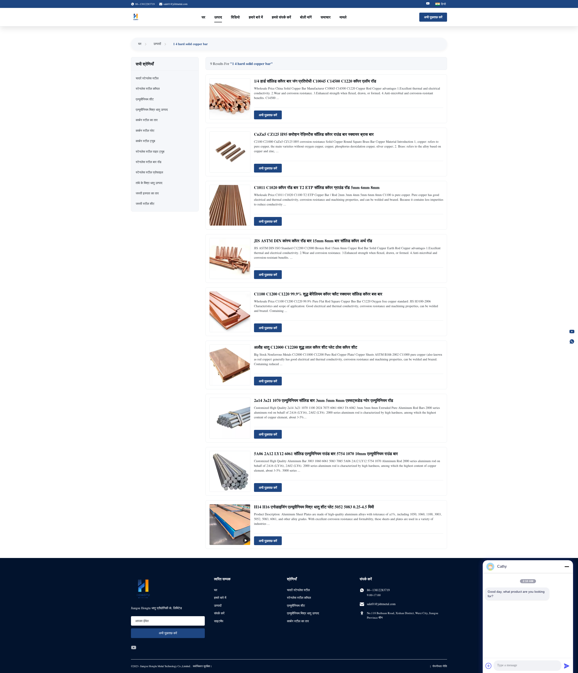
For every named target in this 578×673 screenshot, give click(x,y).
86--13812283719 (378, 590)
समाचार (326, 17)
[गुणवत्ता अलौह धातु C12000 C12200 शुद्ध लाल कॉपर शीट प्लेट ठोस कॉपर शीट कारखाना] (229, 364)
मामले (343, 17)
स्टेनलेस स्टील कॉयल (299, 597)
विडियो (235, 17)
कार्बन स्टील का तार (298, 621)
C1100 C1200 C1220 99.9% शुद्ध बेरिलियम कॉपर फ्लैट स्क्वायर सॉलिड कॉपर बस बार (318, 294)
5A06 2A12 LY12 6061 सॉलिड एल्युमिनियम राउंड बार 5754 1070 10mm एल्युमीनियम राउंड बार (326, 453)
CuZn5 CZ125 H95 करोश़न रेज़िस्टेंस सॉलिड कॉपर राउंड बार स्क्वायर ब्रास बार (314, 134)
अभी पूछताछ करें (433, 17)
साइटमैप (218, 621)
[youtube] (133, 647)
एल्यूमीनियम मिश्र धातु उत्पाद (303, 613)
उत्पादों (157, 43)
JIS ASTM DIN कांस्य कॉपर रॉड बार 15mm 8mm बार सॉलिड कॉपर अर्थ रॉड (313, 241)
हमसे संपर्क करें (281, 17)
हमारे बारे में (256, 17)
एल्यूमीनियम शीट (296, 605)
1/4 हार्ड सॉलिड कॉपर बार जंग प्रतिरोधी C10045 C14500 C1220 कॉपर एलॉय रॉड (315, 81)
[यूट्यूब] (572, 331)
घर (203, 17)
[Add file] (488, 666)
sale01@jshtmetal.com (175, 4)
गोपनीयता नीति (439, 666)
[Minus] (566, 566)
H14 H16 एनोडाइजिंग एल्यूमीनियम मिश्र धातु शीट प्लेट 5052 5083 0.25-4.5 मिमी (314, 507)
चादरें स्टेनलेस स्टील (298, 590)
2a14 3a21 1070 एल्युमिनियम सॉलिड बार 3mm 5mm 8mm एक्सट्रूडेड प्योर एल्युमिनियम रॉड (323, 400)
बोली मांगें (306, 17)
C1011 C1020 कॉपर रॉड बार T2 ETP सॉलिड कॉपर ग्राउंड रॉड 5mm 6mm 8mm (317, 187)
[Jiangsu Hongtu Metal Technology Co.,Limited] (135, 17)
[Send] (566, 666)
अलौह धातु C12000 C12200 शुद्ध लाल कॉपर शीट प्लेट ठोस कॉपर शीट (305, 347)
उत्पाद (218, 17)
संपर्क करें (219, 613)
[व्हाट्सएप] (572, 341)
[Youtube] (428, 4)
